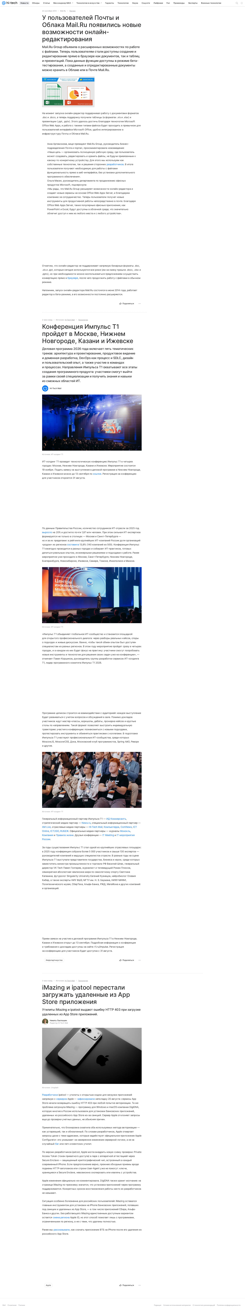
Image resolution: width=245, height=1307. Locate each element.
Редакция (157, 1305)
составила (73, 544)
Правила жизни (65, 835)
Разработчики (50, 1094)
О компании (12, 1305)
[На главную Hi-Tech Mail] (11, 3)
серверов (61, 1099)
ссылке (97, 473)
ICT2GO (54, 831)
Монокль (125, 831)
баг (57, 1143)
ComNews (126, 827)
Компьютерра (111, 827)
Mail (4, 1305)
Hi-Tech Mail (70, 320)
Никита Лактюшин (58, 1020)
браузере (73, 278)
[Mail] (4, 3)
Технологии (83, 320)
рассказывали (62, 1229)
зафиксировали (86, 1099)
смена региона (61, 1217)
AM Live (46, 827)
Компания (47, 835)
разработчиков (115, 164)
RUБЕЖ (64, 831)
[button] (68, 91)
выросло (47, 532)
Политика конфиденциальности (228, 1305)
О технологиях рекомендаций (204, 1305)
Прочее (72, 11)
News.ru (86, 823)
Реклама (22, 1305)
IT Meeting (108, 835)
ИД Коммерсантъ (116, 818)
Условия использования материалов (177, 1305)
